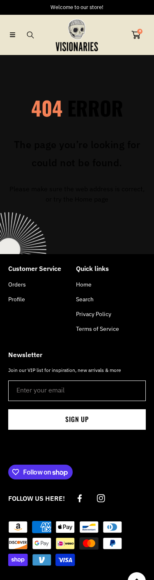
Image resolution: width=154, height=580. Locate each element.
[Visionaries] (77, 34)
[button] (12, 35)
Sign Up (77, 419)
